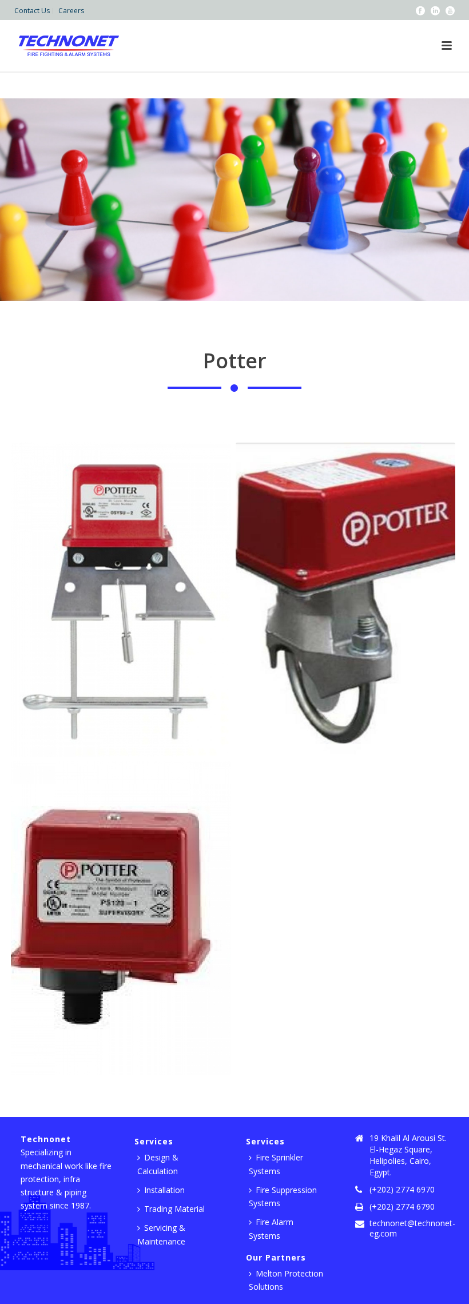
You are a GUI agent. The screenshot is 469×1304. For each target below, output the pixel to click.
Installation (164, 1189)
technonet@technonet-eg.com (412, 1228)
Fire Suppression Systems (283, 1196)
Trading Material (174, 1208)
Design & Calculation (157, 1164)
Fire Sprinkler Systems (276, 1164)
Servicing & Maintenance (161, 1234)
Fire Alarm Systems (271, 1228)
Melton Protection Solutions (286, 1280)
